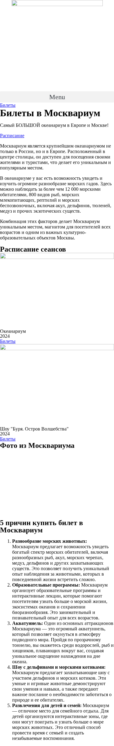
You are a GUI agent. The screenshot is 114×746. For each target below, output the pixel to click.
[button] (57, 97)
